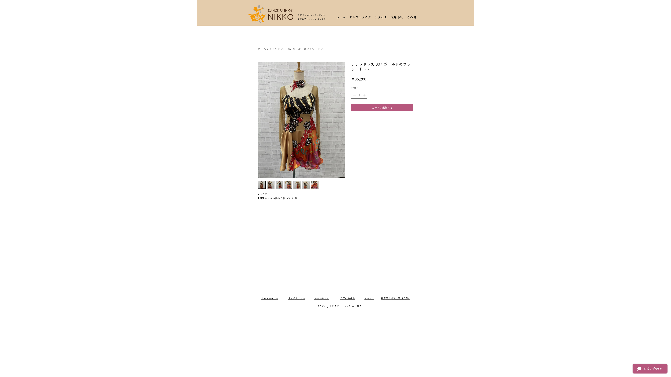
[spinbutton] (359, 95)
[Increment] (364, 95)
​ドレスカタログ (269, 298)
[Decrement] (354, 95)
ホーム (262, 48)
